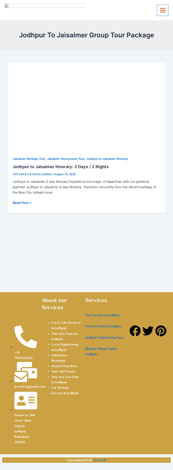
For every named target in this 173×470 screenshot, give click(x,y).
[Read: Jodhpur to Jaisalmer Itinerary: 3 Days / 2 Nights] (86, 107)
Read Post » (22, 202)
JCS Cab (100, 460)
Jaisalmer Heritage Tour (29, 158)
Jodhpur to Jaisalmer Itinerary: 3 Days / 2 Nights (61, 166)
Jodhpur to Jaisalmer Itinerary (107, 158)
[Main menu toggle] (162, 10)
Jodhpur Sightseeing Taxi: (104, 337)
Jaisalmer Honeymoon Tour (66, 158)
